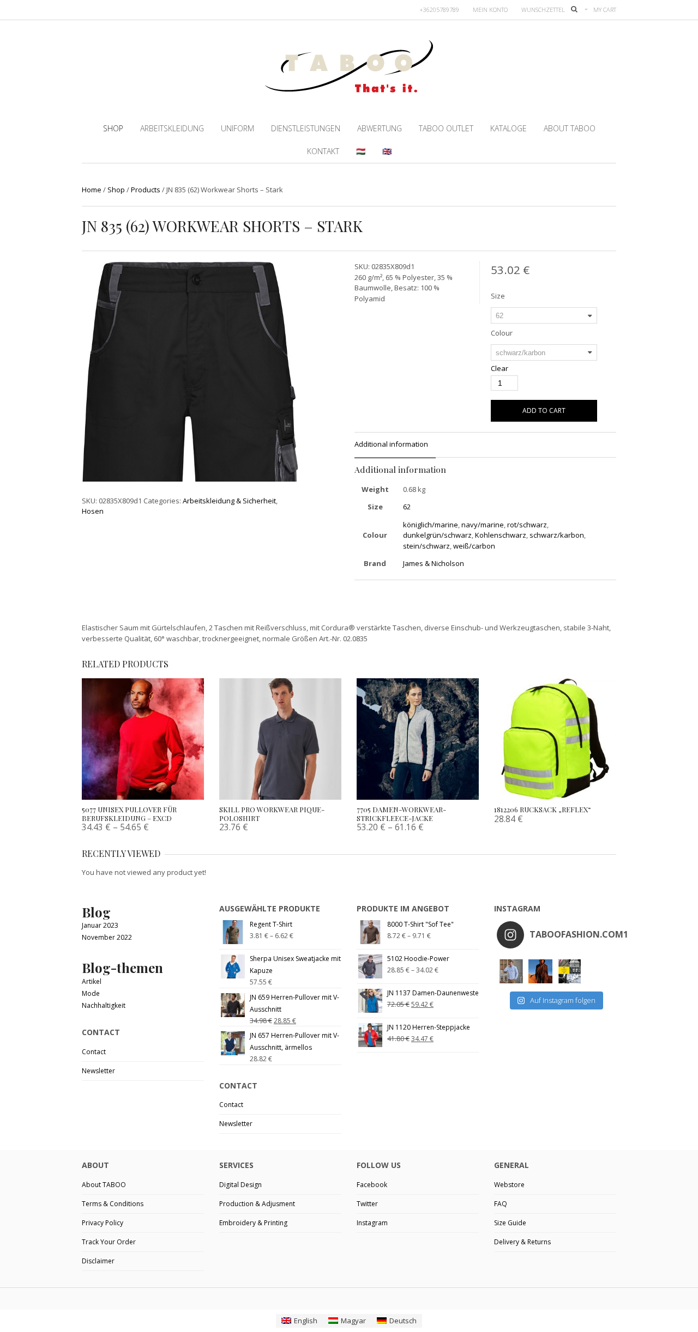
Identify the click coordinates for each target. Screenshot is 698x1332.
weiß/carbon (474, 546)
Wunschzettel (543, 9)
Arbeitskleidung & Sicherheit (229, 501)
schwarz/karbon (556, 535)
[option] (190, 412)
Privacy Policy (102, 1222)
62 (407, 507)
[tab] (395, 445)
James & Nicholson (433, 563)
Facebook (372, 1184)
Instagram (372, 1222)
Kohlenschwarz (500, 535)
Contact (94, 1051)
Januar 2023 (100, 925)
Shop (116, 189)
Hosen (93, 511)
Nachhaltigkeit (103, 1005)
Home (91, 189)
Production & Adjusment (257, 1203)
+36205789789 (439, 9)
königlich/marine (430, 525)
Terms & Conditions (112, 1203)
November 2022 (107, 937)
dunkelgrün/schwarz (437, 535)
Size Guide (510, 1222)
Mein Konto (490, 9)
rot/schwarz (527, 525)
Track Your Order (109, 1241)
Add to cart (543, 410)
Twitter (367, 1203)
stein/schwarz (426, 546)
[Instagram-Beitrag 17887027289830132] (540, 971)
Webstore (509, 1184)
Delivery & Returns (522, 1241)
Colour (502, 333)
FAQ (500, 1203)
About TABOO (104, 1184)
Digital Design (240, 1184)
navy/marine (482, 525)
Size (498, 296)
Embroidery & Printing (253, 1222)
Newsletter (98, 1070)
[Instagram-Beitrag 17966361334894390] (569, 971)
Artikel (91, 981)
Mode (91, 993)
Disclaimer (98, 1261)
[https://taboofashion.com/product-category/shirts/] (511, 971)
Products (145, 189)
